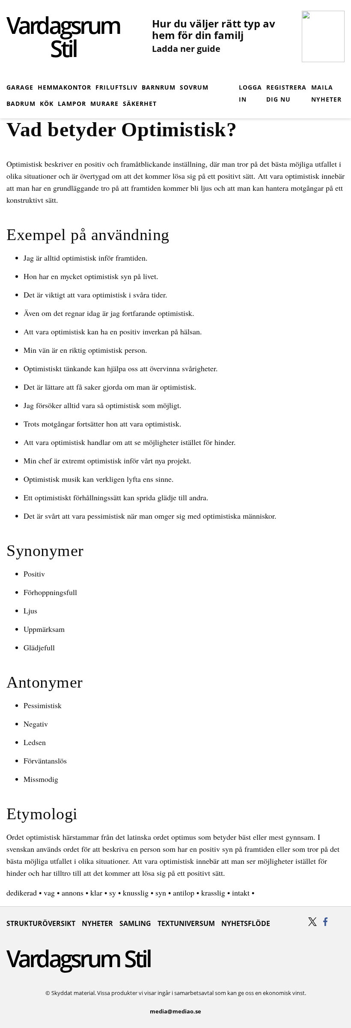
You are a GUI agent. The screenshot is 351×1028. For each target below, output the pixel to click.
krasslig (213, 892)
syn (160, 892)
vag (49, 892)
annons (72, 892)
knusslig (136, 892)
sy (112, 892)
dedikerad (21, 892)
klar (96, 892)
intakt (241, 892)
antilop (183, 892)
